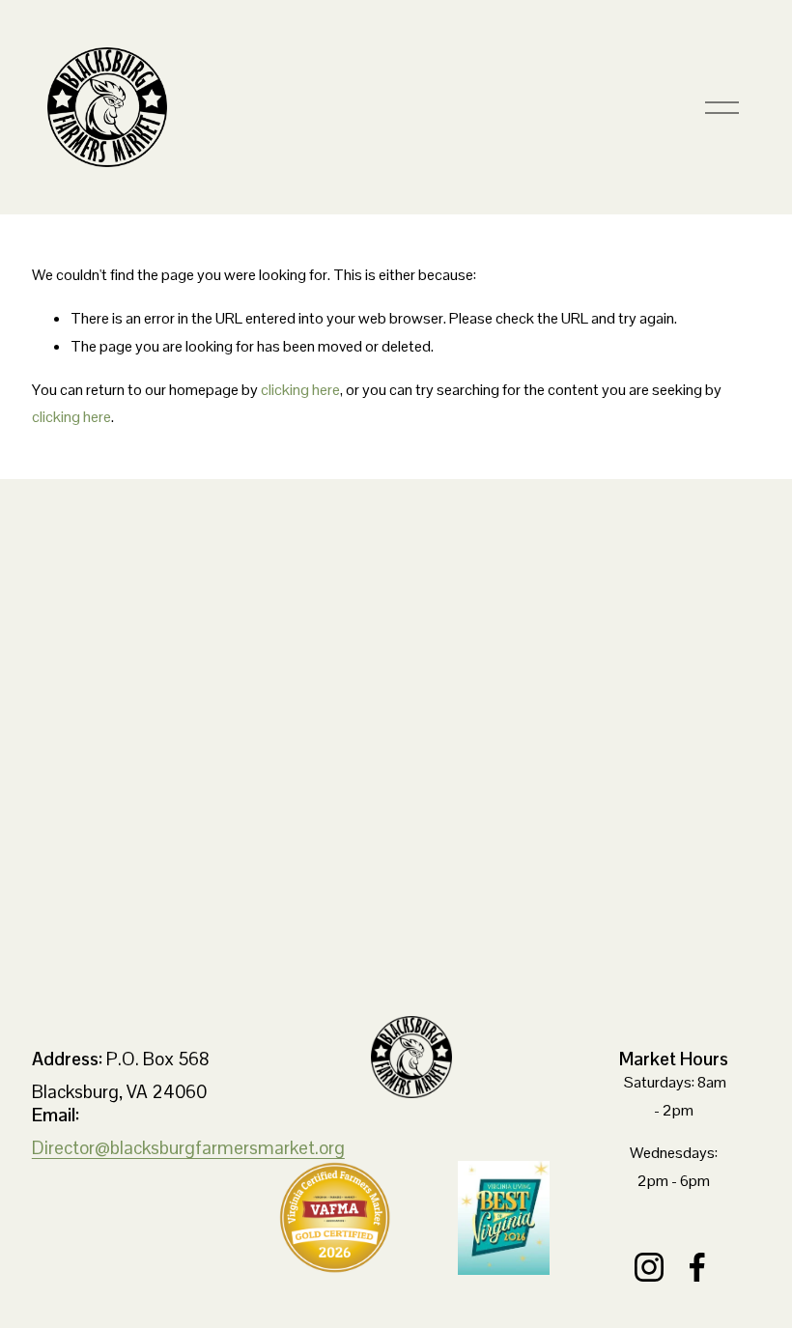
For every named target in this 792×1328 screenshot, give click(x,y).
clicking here (300, 390)
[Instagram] (649, 1267)
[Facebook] (697, 1267)
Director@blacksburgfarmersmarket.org (188, 1148)
